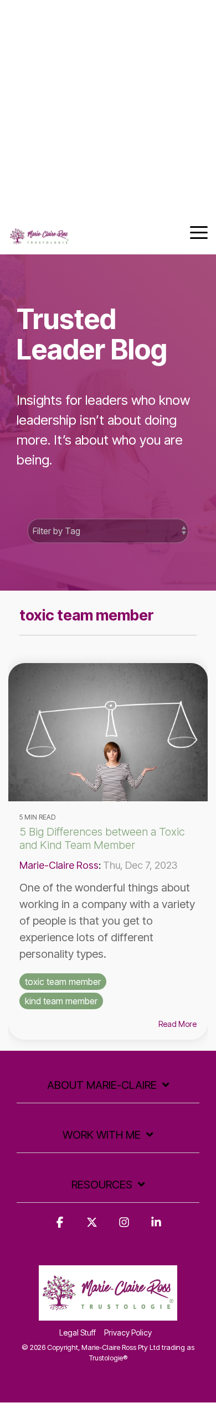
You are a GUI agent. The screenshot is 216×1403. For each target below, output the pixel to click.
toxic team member (63, 981)
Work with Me (102, 1134)
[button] (199, 231)
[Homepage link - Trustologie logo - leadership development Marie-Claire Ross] (108, 1314)
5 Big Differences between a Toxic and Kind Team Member (102, 838)
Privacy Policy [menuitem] (128, 1332)
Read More (177, 1024)
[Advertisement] (108, 108)
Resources (101, 1184)
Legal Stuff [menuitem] (77, 1332)
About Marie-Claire (102, 1085)
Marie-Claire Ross (59, 865)
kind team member (61, 1000)
